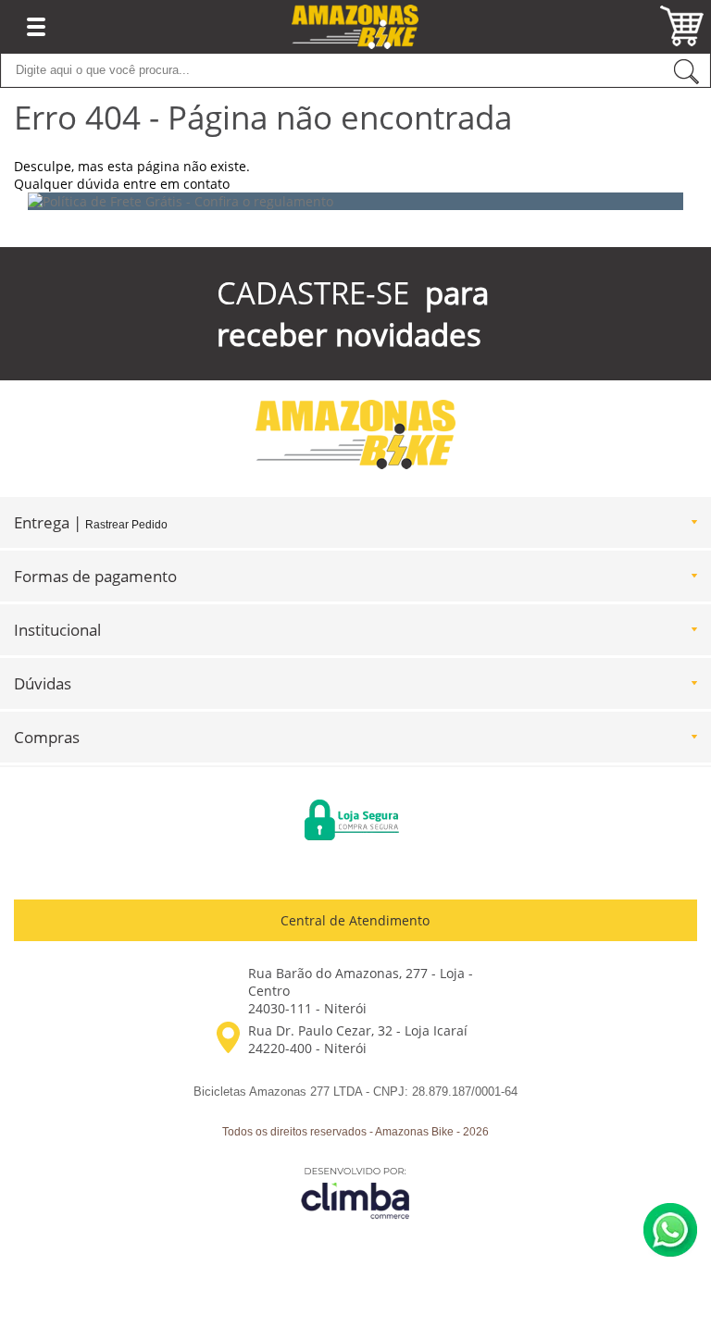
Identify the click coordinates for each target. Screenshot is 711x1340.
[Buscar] (686, 70)
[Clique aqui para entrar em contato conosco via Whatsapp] (670, 1230)
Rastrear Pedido (126, 524)
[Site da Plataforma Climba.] (355, 1192)
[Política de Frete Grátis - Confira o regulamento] (355, 201)
